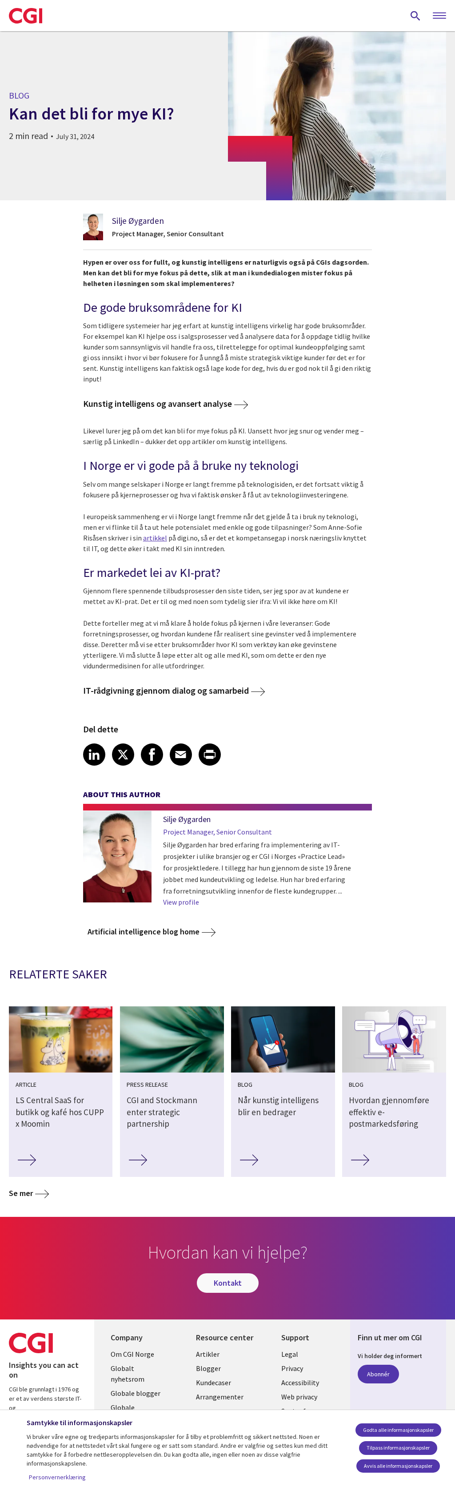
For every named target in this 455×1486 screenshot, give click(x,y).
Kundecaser (213, 1382)
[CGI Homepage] (25, 15)
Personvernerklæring (57, 1477)
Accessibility (300, 1382)
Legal (289, 1354)
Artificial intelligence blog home (144, 931)
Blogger (208, 1368)
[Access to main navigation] (439, 16)
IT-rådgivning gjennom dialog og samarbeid (166, 690)
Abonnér (378, 1374)
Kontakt (228, 1283)
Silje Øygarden (138, 220)
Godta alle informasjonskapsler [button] (398, 1429)
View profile (181, 902)
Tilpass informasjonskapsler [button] (398, 1447)
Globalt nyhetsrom (127, 1373)
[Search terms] (415, 15)
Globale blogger (135, 1393)
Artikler (208, 1354)
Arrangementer (219, 1396)
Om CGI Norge (132, 1354)
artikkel (155, 537)
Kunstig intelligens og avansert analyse (157, 403)
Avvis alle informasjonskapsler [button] (398, 1465)
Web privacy (299, 1396)
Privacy (292, 1368)
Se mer (21, 1193)
